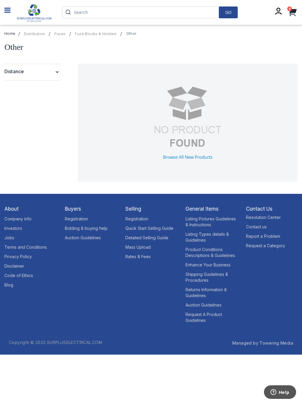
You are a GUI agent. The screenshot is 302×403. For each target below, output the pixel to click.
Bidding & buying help (86, 228)
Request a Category (265, 245)
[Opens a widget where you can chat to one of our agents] (280, 392)
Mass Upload (138, 247)
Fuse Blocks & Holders (95, 34)
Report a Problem (263, 236)
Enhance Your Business (208, 264)
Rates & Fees (138, 256)
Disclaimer (14, 265)
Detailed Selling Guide (146, 237)
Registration (76, 218)
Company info (18, 218)
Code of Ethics (18, 275)
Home (10, 33)
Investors (13, 228)
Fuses (60, 34)
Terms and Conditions (25, 247)
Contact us (256, 226)
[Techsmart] (34, 13)
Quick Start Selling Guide (149, 228)
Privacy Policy (18, 256)
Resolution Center (263, 217)
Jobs (9, 237)
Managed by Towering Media (262, 342)
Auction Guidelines (83, 237)
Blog (8, 284)
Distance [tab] (14, 71)
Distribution (34, 34)
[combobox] (150, 12)
